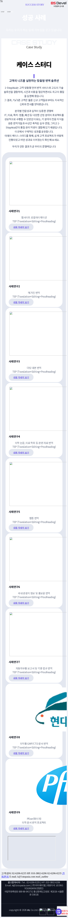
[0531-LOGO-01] (7, 11)
